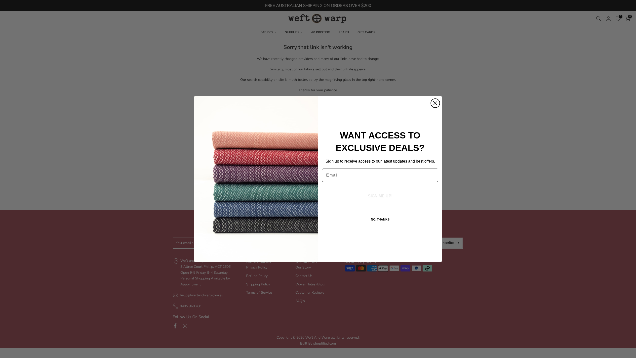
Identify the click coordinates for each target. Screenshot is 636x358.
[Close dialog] (435, 103)
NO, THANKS (380, 219)
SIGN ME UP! (380, 196)
